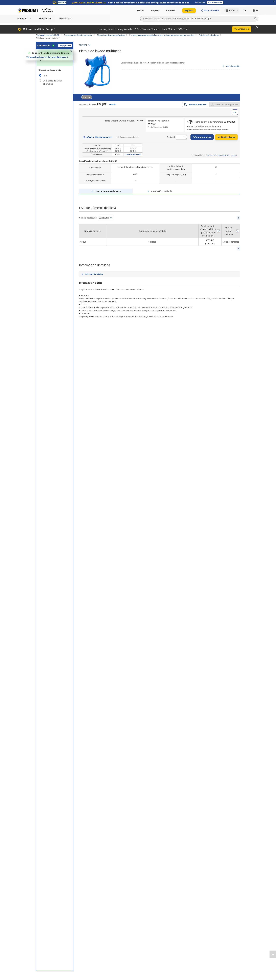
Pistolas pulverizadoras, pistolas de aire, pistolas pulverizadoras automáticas (161, 35)
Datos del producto (197, 104)
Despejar (112, 104)
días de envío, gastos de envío (218, 155)
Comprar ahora (203, 137)
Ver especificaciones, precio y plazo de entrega (46, 57)
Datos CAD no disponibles (226, 104)
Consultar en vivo (133, 154)
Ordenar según (218, 231)
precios (234, 155)
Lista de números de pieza (108, 191)
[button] (215, 2)
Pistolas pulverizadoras (208, 35)
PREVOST (83, 45)
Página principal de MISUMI (47, 35)
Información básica (94, 274)
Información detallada (161, 191)
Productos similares (129, 137)
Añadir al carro (228, 137)
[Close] (257, 27)
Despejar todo (65, 45)
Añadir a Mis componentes (99, 137)
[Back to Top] (273, 954)
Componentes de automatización (78, 35)
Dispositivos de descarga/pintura (111, 35)
